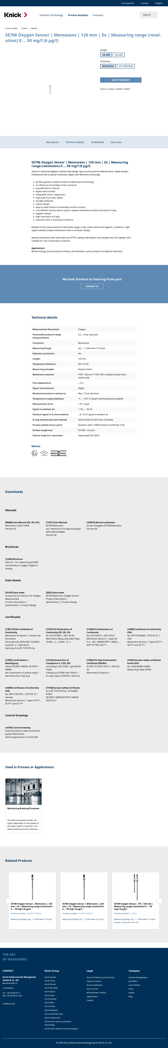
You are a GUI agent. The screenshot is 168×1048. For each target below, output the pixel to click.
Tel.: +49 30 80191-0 (11, 993)
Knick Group (52, 970)
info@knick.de (9, 1003)
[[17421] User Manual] (63, 526)
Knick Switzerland (52, 1017)
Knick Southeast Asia (54, 1014)
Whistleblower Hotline (96, 992)
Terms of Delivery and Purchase (100, 977)
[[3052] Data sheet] (63, 595)
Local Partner (134, 985)
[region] (50, 89)
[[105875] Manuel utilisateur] (104, 523)
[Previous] (8, 900)
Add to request (121, 80)
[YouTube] (164, 960)
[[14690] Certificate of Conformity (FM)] (23, 693)
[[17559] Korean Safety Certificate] (63, 692)
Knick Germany (51, 988)
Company (134, 970)
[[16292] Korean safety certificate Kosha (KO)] (145, 662)
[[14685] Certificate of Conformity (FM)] (145, 635)
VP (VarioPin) (126, 66)
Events (131, 992)
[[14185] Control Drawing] (23, 730)
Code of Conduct (94, 981)
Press (131, 989)
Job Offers (133, 981)
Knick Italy (49, 1002)
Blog (131, 996)
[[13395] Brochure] (23, 561)
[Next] (159, 900)
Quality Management (138, 977)
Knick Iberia (50, 991)
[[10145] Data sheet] (23, 596)
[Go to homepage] (16, 15)
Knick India (49, 995)
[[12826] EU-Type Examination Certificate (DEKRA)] (104, 664)
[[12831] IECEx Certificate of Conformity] (23, 636)
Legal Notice (92, 996)
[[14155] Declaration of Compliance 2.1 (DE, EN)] (63, 666)
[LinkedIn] (159, 960)
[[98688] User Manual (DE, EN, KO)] (23, 523)
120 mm (106, 54)
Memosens (108, 66)
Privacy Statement (94, 985)
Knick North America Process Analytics (61, 1028)
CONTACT (8, 970)
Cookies (90, 1000)
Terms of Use (92, 989)
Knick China (50, 980)
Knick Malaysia (51, 1010)
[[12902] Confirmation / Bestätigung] (23, 666)
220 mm (119, 54)
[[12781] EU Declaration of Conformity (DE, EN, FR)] (63, 633)
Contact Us (92, 286)
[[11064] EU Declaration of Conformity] (104, 635)
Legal (90, 970)
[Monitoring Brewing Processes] (23, 806)
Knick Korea (50, 1006)
